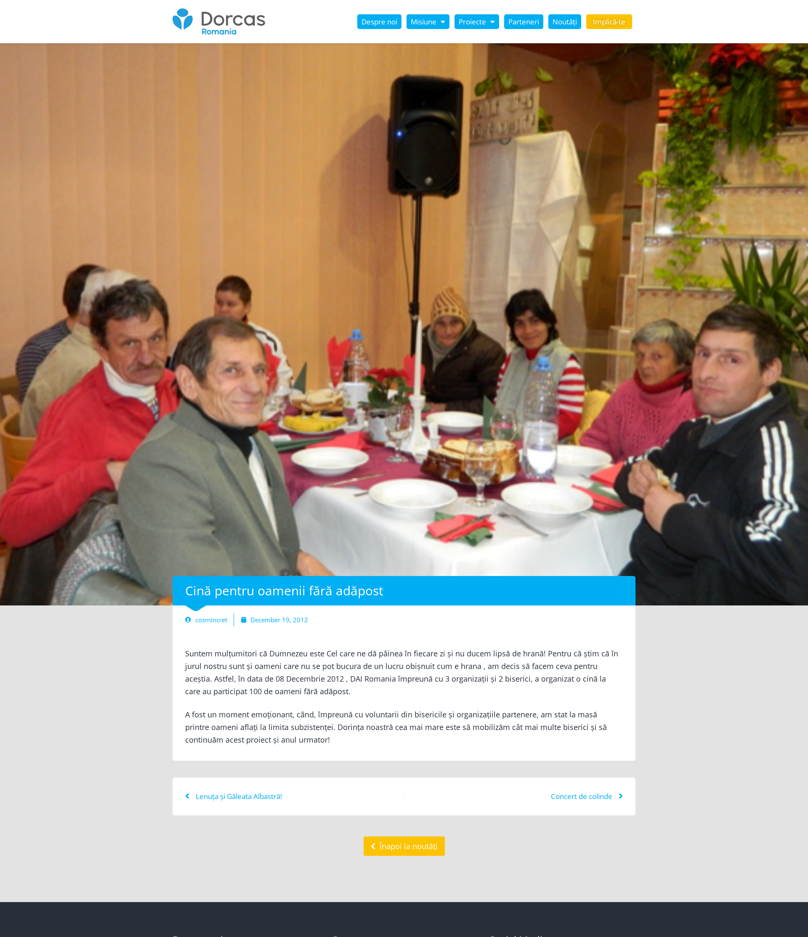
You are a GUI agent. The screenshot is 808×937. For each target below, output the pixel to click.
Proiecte (472, 22)
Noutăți (565, 22)
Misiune (423, 22)
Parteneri (523, 22)
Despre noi (379, 22)
